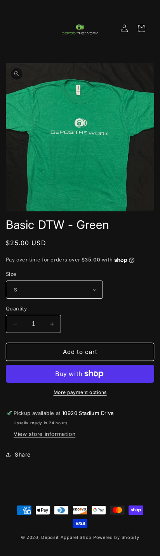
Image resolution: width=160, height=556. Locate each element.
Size (11, 274)
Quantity (16, 308)
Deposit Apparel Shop (66, 537)
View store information (44, 434)
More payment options (80, 392)
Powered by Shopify (116, 537)
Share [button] (23, 454)
